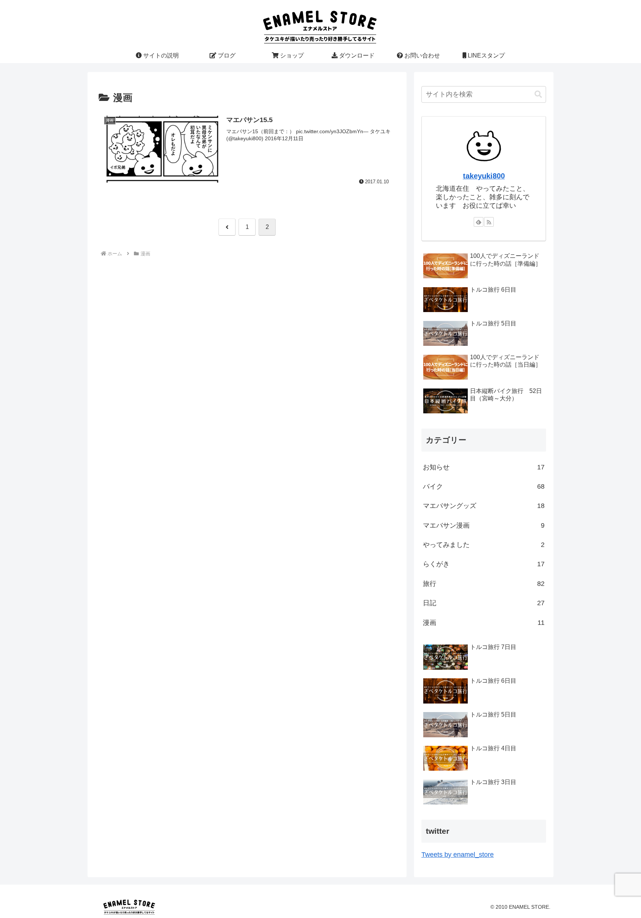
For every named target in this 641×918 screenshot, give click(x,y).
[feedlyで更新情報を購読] (478, 222)
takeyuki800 (484, 176)
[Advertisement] (247, 313)
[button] (538, 94)
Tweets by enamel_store (457, 854)
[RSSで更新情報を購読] (489, 222)
